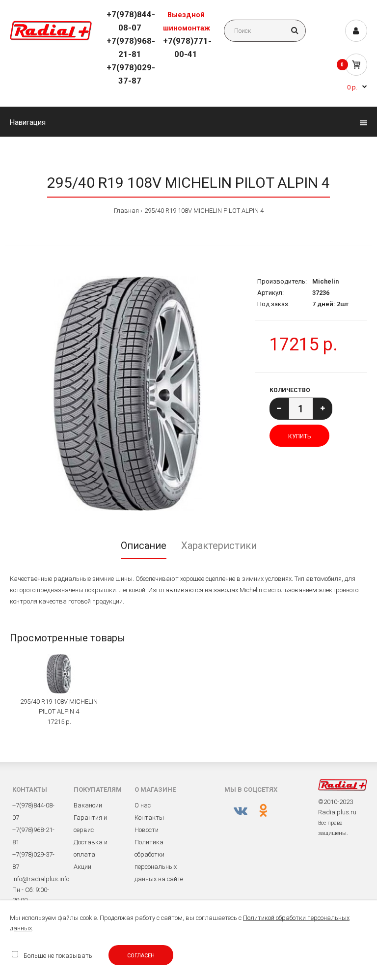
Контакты (149, 817)
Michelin (325, 281)
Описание (143, 545)
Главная (126, 210)
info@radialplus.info (40, 879)
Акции (82, 866)
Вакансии (88, 805)
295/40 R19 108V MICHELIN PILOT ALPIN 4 (204, 210)
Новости (147, 829)
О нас (143, 805)
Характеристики (219, 545)
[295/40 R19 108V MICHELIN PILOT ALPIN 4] (127, 393)
